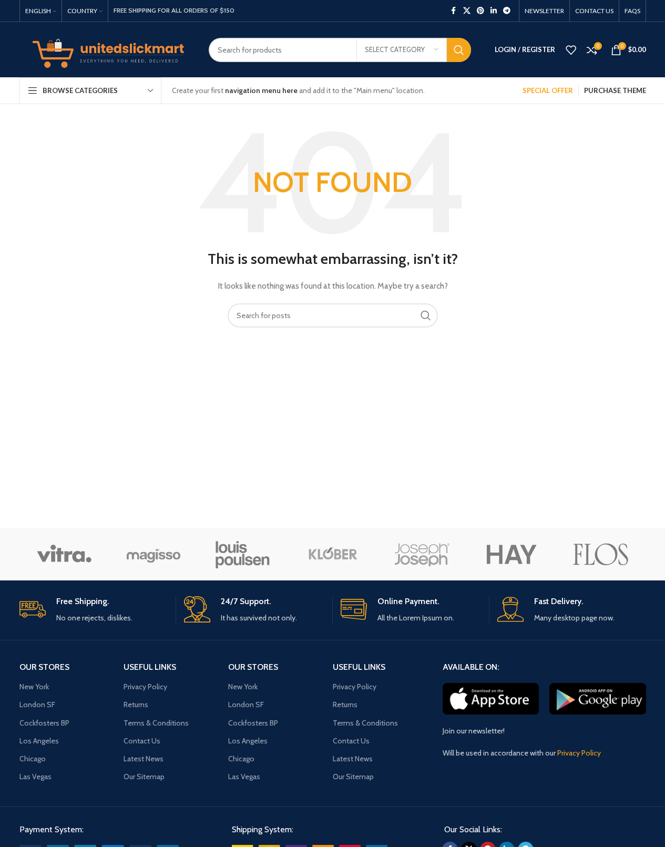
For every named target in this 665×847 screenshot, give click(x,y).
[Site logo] (106, 49)
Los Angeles (39, 741)
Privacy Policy (145, 686)
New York (34, 686)
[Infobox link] (93, 610)
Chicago (32, 758)
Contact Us (142, 741)
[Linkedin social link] (493, 11)
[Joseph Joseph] (422, 554)
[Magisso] (153, 554)
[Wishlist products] (570, 49)
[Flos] (601, 554)
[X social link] (467, 11)
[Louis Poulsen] (243, 554)
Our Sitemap (144, 776)
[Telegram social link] (507, 11)
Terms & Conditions (156, 723)
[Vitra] (64, 554)
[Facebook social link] (453, 11)
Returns (136, 704)
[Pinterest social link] (480, 11)
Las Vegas (35, 776)
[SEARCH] (459, 50)
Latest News (143, 758)
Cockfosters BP (44, 723)
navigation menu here (261, 90)
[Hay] (511, 554)
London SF (37, 704)
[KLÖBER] (332, 554)
